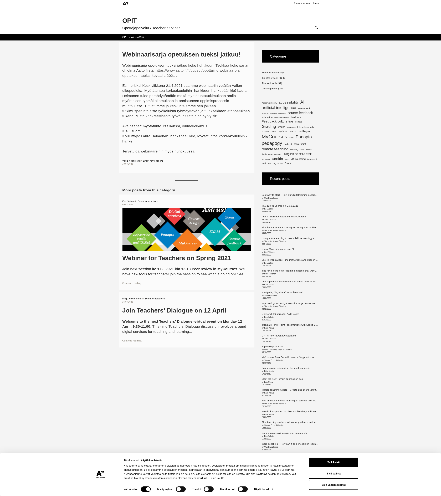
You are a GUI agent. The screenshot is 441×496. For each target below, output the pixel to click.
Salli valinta (334, 473)
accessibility (289, 102)
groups (281, 126)
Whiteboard (312, 159)
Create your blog (302, 3)
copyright (282, 113)
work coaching (269, 163)
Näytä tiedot (261, 489)
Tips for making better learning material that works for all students (297, 270)
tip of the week (303, 153)
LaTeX (273, 131)
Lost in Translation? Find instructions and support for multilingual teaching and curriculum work (313, 259)
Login (316, 3)
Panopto (304, 136)
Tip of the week (270, 77)
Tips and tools (269, 83)
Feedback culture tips (278, 121)
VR (292, 159)
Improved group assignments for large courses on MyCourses (295, 303)
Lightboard (283, 131)
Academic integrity (269, 103)
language (265, 131)
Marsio (293, 131)
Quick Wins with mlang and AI (278, 249)
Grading (269, 126)
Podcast (288, 144)
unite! (287, 159)
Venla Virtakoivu (131, 160)
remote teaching (275, 149)
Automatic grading (269, 113)
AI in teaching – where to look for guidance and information (294, 422)
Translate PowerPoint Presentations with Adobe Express (292, 324)
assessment (304, 108)
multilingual (304, 131)
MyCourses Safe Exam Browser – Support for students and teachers (299, 357)
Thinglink (288, 154)
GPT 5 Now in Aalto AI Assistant (279, 335)
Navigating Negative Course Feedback (283, 292)
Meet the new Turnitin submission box (282, 378)
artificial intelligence (279, 107)
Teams (309, 150)
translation (266, 159)
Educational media (281, 117)
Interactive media (305, 127)
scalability (294, 150)
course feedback (300, 113)
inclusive (291, 127)
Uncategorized (270, 88)
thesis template (274, 154)
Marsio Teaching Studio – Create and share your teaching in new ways (300, 389)
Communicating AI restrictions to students (284, 433)
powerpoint (300, 143)
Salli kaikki (333, 462)
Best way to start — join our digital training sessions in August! (295, 194)
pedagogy (272, 143)
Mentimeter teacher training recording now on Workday (292, 227)
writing (280, 163)
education (267, 117)
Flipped (298, 121)
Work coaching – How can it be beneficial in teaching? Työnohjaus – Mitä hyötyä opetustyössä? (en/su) (318, 443)
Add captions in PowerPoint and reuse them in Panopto (292, 281)
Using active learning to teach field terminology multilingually (294, 238)
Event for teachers (153, 160)
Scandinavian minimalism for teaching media (286, 368)
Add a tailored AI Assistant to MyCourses (284, 216)
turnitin (277, 159)
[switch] (181, 489)
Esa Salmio (128, 201)
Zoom (287, 163)
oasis (291, 137)
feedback (296, 117)
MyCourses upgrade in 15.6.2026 (280, 205)
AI (302, 102)
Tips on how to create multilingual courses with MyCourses (293, 400)
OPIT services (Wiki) (133, 37)
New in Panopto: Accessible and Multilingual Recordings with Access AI (300, 411)
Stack (302, 150)
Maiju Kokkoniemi (131, 298)
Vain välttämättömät (334, 484)
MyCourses (274, 136)
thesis (264, 154)
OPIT (129, 20)
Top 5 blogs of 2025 (272, 346)
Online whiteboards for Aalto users (280, 314)
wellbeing (300, 158)
